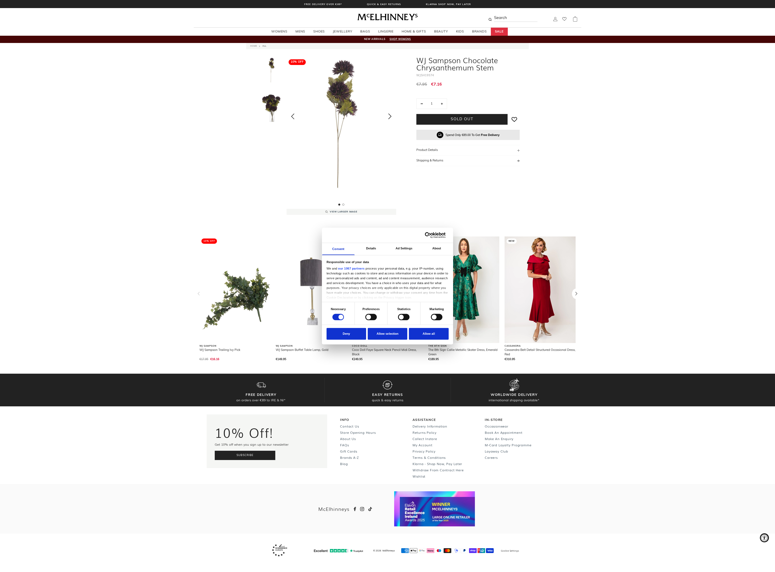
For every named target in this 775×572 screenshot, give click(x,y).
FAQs (344, 444)
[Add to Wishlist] (514, 119)
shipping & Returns (429, 160)
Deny (346, 334)
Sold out (462, 119)
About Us (348, 438)
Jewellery (342, 31)
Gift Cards (348, 451)
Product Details (427, 150)
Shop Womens (400, 39)
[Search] (490, 18)
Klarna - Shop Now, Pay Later (437, 463)
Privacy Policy (424, 451)
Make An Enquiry (499, 438)
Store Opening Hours (358, 432)
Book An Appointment (503, 432)
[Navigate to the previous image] (292, 115)
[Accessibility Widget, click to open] (764, 537)
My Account (423, 444)
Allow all (429, 334)
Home (253, 46)
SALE (499, 31)
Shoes (319, 31)
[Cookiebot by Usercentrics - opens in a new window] (431, 235)
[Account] (555, 20)
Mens (300, 31)
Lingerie (386, 31)
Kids (460, 31)
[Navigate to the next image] (390, 117)
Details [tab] (371, 248)
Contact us (349, 426)
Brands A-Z (349, 457)
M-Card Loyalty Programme (508, 444)
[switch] (371, 317)
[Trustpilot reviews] (338, 550)
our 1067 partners (351, 268)
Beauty (441, 31)
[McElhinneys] (387, 19)
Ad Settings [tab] (404, 248)
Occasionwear (496, 426)
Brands (479, 31)
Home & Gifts (414, 31)
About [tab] (436, 248)
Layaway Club (496, 451)
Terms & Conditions (429, 457)
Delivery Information (430, 426)
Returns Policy (425, 432)
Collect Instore (425, 438)
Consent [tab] (338, 249)
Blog (344, 463)
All (264, 46)
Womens (279, 31)
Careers (491, 457)
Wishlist (419, 476)
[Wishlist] (564, 20)
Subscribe (245, 455)
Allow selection (388, 334)
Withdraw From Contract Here (438, 469)
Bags (365, 31)
